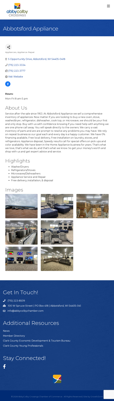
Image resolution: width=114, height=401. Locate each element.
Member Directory (14, 335)
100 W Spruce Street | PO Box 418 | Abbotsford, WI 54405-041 (44, 305)
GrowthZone (97, 396)
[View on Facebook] (7, 85)
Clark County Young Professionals (23, 345)
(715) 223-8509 (16, 300)
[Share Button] (8, 47)
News (6, 330)
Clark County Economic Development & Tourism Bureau (36, 340)
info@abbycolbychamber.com (25, 310)
